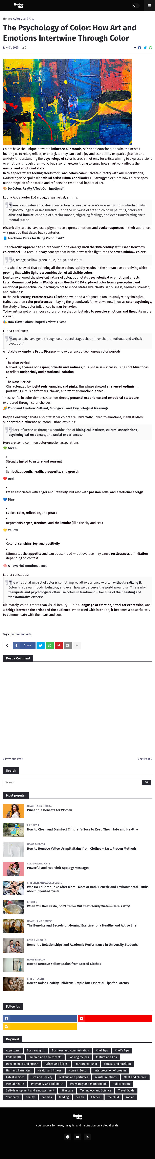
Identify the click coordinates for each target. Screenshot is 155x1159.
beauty (30, 1097)
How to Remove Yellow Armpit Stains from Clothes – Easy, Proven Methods (82, 848)
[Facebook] (139, 48)
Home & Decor (78, 1070)
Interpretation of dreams (110, 1070)
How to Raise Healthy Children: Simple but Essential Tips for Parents (78, 983)
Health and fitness (50, 1070)
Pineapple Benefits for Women (49, 810)
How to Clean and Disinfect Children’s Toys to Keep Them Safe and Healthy (82, 829)
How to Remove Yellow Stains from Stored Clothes (64, 964)
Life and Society (41, 1077)
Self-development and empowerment (30, 1090)
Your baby (12, 1097)
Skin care (67, 1090)
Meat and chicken (135, 1077)
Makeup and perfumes (73, 1077)
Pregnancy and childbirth (47, 1084)
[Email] (68, 645)
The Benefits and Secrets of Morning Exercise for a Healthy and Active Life (81, 925)
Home (7, 18)
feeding (64, 1097)
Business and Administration (70, 1050)
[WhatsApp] (150, 48)
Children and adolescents (45, 1057)
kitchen (96, 1097)
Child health (14, 1057)
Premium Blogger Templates (80, 1151)
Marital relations (106, 1077)
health (80, 1097)
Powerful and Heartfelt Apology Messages (58, 868)
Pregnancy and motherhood (88, 1084)
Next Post (143, 759)
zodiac (130, 1097)
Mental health (15, 1084)
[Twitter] (145, 48)
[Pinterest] (59, 645)
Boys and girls (36, 1050)
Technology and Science (95, 1090)
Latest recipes (15, 1077)
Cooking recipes (79, 1057)
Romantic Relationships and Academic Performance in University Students (82, 945)
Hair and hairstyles (18, 1070)
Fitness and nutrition (117, 1064)
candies (47, 1097)
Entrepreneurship (86, 1064)
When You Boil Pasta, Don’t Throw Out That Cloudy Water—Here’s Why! (78, 906)
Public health (121, 1084)
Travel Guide (126, 1090)
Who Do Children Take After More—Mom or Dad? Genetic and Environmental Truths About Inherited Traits (88, 889)
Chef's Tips (122, 1050)
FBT (106, 1151)
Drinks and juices (56, 1064)
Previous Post (14, 759)
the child (113, 1097)
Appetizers (13, 1050)
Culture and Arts (23, 18)
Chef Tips (102, 1050)
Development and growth (22, 1064)
